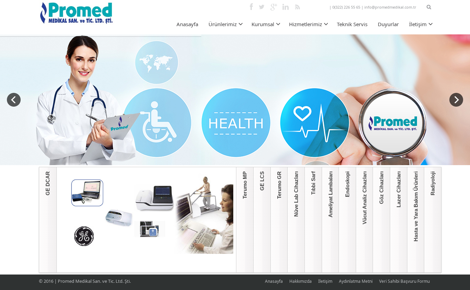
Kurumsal (263, 24)
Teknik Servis (352, 24)
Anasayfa (187, 24)
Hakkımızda (300, 281)
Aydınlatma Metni (356, 281)
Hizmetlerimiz (305, 24)
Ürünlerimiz (223, 24)
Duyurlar (388, 24)
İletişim (418, 24)
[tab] (48, 219)
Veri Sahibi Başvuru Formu (404, 281)
